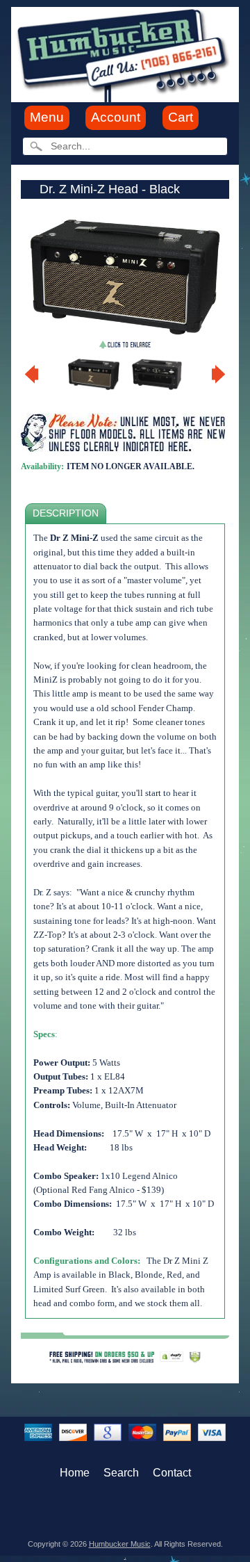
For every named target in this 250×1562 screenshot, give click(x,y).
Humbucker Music (120, 1544)
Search (121, 1473)
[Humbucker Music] (125, 54)
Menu (47, 117)
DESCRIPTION (66, 513)
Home (75, 1473)
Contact (172, 1473)
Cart (180, 117)
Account (115, 117)
